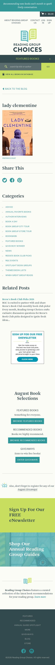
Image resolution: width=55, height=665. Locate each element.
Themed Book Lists (16, 270)
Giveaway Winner (15, 246)
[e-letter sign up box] (27, 347)
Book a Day (11, 222)
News (9, 251)
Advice (9, 207)
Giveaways (27, 634)
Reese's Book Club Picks (19, 256)
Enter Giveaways (27, 460)
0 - (49, 14)
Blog (27, 639)
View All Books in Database (19, 74)
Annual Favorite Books (18, 212)
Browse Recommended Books (27, 440)
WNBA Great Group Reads (19, 275)
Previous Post (9, 158)
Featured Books (14, 241)
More (27, 630)
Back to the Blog (15, 89)
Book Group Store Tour (18, 231)
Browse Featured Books (27, 421)
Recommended (27, 621)
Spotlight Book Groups (19, 265)
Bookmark (11, 236)
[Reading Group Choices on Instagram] (31, 651)
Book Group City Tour (17, 226)
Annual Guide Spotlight (27, 625)
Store (27, 643)
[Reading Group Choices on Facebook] (23, 651)
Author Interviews (16, 217)
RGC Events (12, 261)
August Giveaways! (27, 489)
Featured (28, 616)
